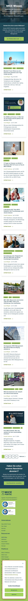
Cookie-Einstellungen (14, 586)
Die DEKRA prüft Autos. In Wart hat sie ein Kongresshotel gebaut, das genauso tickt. (14, 118)
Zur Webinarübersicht (13, 39)
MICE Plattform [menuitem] (5, 552)
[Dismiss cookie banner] (22, 564)
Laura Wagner (7, 76)
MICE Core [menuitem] (4, 555)
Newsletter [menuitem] (4, 541)
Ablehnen (14, 594)
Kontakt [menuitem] (3, 530)
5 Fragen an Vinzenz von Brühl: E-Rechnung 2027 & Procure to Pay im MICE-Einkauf (14, 165)
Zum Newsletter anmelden (14, 483)
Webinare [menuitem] (3, 539)
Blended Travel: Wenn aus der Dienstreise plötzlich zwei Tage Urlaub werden (13, 72)
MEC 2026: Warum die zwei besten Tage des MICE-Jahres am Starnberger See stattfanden (13, 301)
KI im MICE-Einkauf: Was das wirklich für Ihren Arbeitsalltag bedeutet (12, 432)
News (14, 68)
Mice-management (7, 68)
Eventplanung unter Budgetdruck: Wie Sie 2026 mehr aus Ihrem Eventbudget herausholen (13, 257)
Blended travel (20, 68)
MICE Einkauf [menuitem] (4, 557)
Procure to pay (7, 158)
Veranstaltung (16, 297)
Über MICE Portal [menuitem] (6, 524)
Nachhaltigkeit (11, 114)
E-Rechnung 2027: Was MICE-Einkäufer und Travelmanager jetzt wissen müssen (14, 211)
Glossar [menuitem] (3, 546)
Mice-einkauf (14, 158)
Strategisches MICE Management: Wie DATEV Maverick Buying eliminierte (13, 347)
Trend (21, 389)
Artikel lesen (7, 89)
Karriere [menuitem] (3, 528)
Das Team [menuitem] (4, 526)
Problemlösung (7, 343)
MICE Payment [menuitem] (5, 559)
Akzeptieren (14, 590)
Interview (18, 114)
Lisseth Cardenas (8, 169)
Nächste (21, 456)
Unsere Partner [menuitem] (5, 543)
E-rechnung (6, 160)
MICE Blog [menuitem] (4, 537)
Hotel (5, 114)
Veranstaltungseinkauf (9, 389)
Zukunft (5, 297)
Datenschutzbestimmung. (11, 574)
